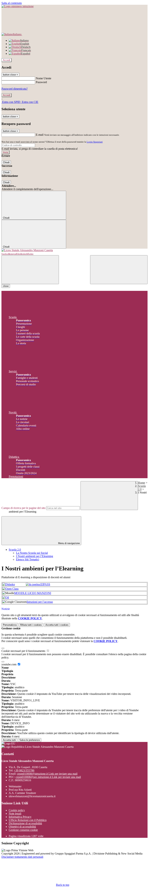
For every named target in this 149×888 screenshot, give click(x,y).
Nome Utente (43, 78)
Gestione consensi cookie (23, 829)
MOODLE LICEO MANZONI (32, 593)
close (6, 286)
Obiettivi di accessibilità (22, 826)
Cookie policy (17, 810)
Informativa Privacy (20, 816)
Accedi (6, 60)
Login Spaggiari (95, 141)
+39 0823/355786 (24, 770)
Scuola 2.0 (15, 549)
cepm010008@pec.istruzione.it (48, 777)
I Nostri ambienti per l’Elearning (34, 556)
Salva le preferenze (29, 740)
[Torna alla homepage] (74, 250)
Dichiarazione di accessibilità (25, 823)
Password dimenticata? (14, 88)
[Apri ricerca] (119, 269)
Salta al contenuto (11, 3)
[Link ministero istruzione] (17, 6)
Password (41, 82)
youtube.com (9, 664)
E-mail (39, 134)
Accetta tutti (57, 625)
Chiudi (6, 162)
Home (141, 482)
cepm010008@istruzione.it (47, 773)
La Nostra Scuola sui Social (32, 552)
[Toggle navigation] (30, 269)
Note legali (15, 813)
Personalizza (10, 625)
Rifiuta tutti (31, 625)
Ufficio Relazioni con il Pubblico (28, 820)
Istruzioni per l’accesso (40, 601)
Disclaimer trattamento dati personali (22, 856)
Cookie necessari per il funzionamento (23, 650)
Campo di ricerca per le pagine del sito (23, 507)
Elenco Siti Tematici (27, 559)
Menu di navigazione (68, 543)
